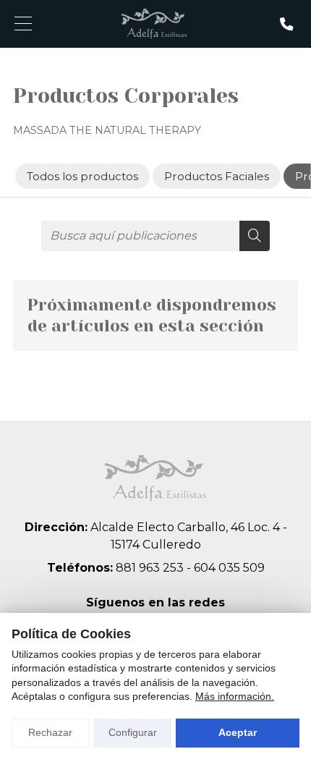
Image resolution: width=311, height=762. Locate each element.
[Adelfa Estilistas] (154, 24)
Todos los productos (81, 176)
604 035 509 (229, 568)
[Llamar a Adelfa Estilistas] (286, 24)
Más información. (234, 696)
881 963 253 (150, 568)
